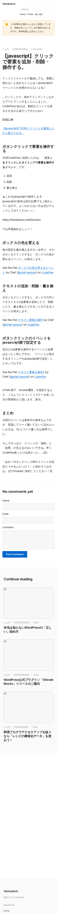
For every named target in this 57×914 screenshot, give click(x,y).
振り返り (39, 14)
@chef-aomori (27, 272)
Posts (30, 14)
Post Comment (15, 554)
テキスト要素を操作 (30, 320)
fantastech (8, 3)
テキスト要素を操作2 (31, 372)
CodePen (47, 272)
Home (23, 14)
